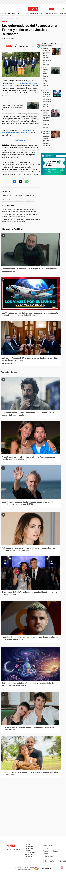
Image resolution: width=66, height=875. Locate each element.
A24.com (28, 844)
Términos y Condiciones (50, 851)
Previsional (55, 13)
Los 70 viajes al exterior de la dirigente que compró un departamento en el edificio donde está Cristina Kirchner (19, 210)
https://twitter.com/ (21, 140)
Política (19, 13)
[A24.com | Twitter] (10, 849)
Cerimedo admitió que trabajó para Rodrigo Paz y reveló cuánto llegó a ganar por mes (12, 107)
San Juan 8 (28, 854)
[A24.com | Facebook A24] (7, 849)
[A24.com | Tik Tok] (20, 849)
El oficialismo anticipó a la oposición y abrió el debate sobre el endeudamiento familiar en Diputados (21, 220)
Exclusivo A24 (11, 13)
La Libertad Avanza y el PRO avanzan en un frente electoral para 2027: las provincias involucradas (20, 215)
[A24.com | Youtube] (17, 849)
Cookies (45, 853)
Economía (25, 13)
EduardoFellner (10, 18)
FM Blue (27, 850)
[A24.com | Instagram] (14, 849)
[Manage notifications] (62, 867)
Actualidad (33, 13)
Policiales (48, 13)
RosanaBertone (7, 200)
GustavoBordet (30, 195)
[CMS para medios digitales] (47, 868)
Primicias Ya (40, 13)
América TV (28, 856)
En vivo (51, 9)
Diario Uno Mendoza (31, 852)
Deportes (62, 13)
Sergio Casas (19, 200)
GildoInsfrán (19, 18)
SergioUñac (30, 200)
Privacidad (46, 849)
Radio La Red (60, 9)
